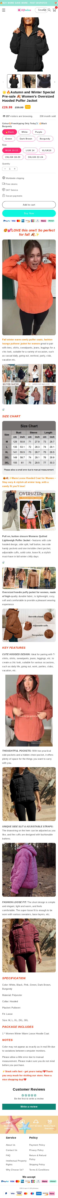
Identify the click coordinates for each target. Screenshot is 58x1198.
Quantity (6, 164)
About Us (10, 1145)
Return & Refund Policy (37, 1157)
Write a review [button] (29, 1106)
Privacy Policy (36, 1150)
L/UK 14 (30, 150)
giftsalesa (35, 1188)
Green (8, 138)
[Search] (44, 10)
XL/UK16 (46, 150)
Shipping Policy (37, 1164)
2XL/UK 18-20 (12, 157)
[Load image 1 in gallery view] (14, 81)
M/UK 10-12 (11, 150)
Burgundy (45, 138)
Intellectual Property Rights (16, 1163)
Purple (38, 132)
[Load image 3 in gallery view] (44, 81)
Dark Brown (26, 138)
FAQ (8, 1155)
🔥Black (9, 132)
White (25, 132)
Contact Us (11, 1150)
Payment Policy (37, 1145)
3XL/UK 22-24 (35, 157)
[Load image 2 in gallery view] (29, 81)
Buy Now (29, 213)
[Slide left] (3, 82)
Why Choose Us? (14, 1170)
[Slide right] (54, 82)
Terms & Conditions (39, 1170)
